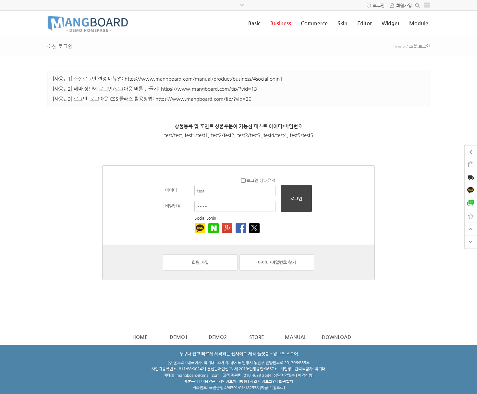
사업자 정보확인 (263, 381)
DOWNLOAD (336, 337)
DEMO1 (179, 337)
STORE (256, 337)
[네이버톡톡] (471, 203)
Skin (342, 23)
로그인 (379, 5)
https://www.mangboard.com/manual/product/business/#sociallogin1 (204, 78)
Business (280, 23)
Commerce (314, 23)
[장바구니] (471, 164)
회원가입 (404, 5)
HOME (140, 337)
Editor (364, 23)
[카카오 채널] (471, 190)
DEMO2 (218, 337)
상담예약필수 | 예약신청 (293, 375)
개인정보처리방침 (232, 381)
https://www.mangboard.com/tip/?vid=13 (209, 88)
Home (399, 46)
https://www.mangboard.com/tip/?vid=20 (203, 98)
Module (418, 23)
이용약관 (208, 381)
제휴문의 (191, 381)
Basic (254, 23)
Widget (390, 23)
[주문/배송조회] (471, 178)
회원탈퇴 (286, 381)
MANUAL (295, 337)
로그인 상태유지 (261, 180)
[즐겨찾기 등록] (471, 216)
